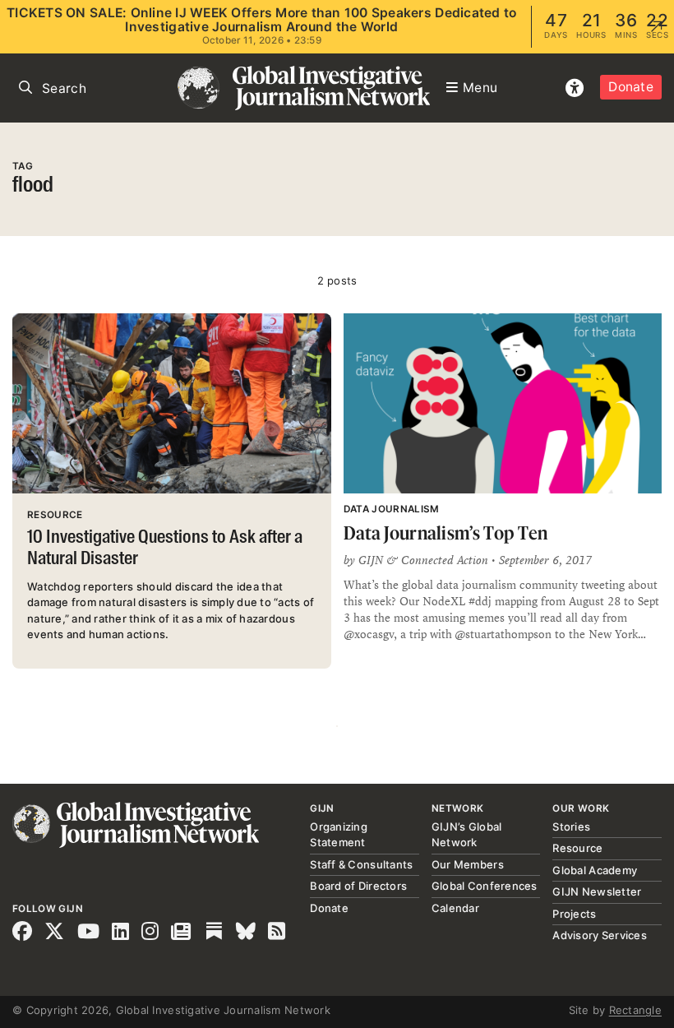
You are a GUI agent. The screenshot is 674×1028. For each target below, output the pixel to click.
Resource (577, 847)
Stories (571, 826)
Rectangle (635, 1009)
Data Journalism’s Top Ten (446, 532)
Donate (630, 87)
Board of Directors (358, 885)
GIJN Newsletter (596, 891)
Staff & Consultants (361, 864)
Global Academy (594, 870)
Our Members (468, 864)
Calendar (455, 908)
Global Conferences (485, 885)
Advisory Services (599, 935)
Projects (574, 913)
